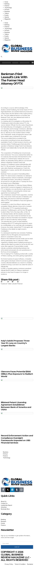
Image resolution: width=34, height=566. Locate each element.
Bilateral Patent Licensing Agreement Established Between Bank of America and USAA (16, 406)
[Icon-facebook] (3, 489)
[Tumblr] (17, 489)
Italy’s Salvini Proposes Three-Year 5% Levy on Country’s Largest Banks (15, 343)
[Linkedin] (12, 489)
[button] (17, 21)
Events (7, 15)
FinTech (7, 9)
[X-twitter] (7, 489)
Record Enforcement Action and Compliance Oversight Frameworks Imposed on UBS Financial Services (17, 439)
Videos (7, 13)
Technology (8, 7)
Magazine (7, 19)
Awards (7, 17)
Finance (7, 5)
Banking (7, 4)
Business (7, 11)
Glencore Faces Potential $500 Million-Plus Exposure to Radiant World (17, 374)
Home (6, 2)
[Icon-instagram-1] (21, 489)
